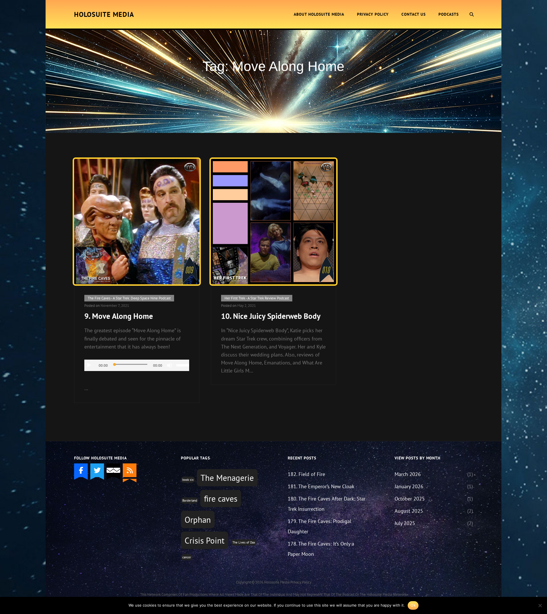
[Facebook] (81, 470)
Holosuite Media (104, 14)
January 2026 (409, 486)
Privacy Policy (373, 14)
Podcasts (448, 14)
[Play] (89, 365)
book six (188, 480)
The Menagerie (227, 477)
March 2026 (408, 474)
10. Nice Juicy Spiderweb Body (271, 316)
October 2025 (410, 498)
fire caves (220, 498)
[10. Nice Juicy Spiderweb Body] (273, 221)
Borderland (189, 500)
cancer (186, 557)
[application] (136, 365)
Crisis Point (204, 540)
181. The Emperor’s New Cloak (321, 486)
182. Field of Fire (306, 474)
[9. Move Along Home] (136, 221)
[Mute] (169, 365)
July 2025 (405, 523)
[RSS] (129, 470)
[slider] (182, 365)
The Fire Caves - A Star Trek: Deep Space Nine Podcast (129, 298)
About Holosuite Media (319, 14)
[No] (540, 605)
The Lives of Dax (243, 542)
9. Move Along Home (118, 316)
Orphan (198, 519)
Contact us (413, 14)
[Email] (113, 470)
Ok (413, 605)
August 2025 (409, 511)
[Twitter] (97, 470)
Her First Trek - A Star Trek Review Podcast (256, 298)
